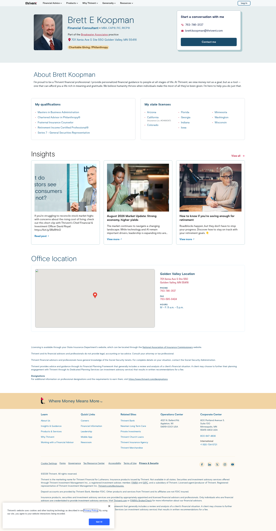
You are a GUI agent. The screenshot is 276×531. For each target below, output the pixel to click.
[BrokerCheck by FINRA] (138, 517)
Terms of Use (130, 463)
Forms (63, 463)
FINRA (134, 482)
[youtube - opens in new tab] (232, 464)
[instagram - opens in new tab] (225, 464)
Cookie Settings (49, 463)
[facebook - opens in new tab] (202, 464)
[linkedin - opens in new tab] (209, 464)
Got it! (99, 522)
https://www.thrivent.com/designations (148, 379)
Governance (74, 463)
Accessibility (114, 463)
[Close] (109, 506)
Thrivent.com (120, 500)
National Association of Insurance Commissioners (167, 347)
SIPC (145, 482)
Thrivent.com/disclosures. (111, 486)
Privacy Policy (91, 510)
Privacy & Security (149, 463)
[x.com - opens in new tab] (217, 464)
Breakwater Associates (94, 34)
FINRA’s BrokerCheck (141, 500)
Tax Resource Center (94, 463)
